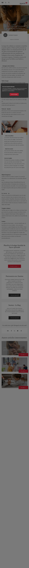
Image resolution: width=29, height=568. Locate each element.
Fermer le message (14, 94)
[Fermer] (26, 84)
